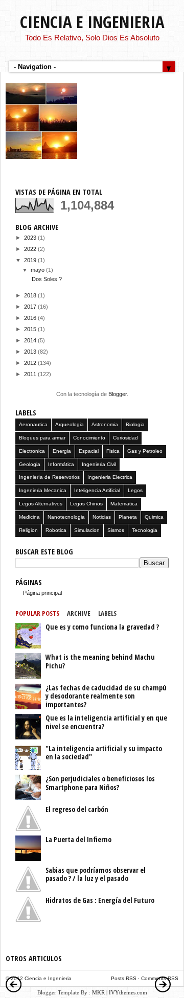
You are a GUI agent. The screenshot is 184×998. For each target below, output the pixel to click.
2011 (31, 374)
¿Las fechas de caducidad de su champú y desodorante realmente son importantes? (106, 696)
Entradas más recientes (14, 984)
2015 (31, 329)
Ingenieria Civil (99, 464)
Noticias (102, 517)
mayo (38, 270)
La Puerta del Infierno (78, 839)
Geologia (29, 464)
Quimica (154, 517)
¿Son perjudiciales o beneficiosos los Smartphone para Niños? (100, 783)
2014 (31, 340)
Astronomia (104, 424)
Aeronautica (33, 424)
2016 (31, 318)
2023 (31, 238)
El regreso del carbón (76, 809)
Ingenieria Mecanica (42, 490)
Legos (135, 490)
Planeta (128, 517)
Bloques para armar (42, 437)
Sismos (115, 530)
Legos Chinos (86, 503)
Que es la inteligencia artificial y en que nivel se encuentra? (106, 722)
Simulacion (87, 530)
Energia (62, 451)
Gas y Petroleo (145, 451)
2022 (31, 249)
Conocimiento (89, 437)
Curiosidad (125, 437)
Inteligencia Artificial (97, 490)
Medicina (29, 517)
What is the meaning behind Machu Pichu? (100, 661)
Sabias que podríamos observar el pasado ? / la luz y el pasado (95, 874)
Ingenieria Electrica (109, 477)
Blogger (117, 394)
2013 (31, 352)
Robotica (55, 530)
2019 (31, 260)
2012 (31, 363)
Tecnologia (144, 530)
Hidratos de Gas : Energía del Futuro (99, 900)
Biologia (135, 424)
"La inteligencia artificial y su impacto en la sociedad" (103, 753)
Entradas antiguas (163, 984)
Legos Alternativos (40, 503)
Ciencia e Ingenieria (92, 21)
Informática (61, 464)
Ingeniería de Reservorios (49, 477)
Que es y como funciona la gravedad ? (102, 627)
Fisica (113, 451)
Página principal (42, 593)
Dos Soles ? (47, 279)
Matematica (123, 503)
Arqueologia (69, 424)
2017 (31, 307)
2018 (31, 295)
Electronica (32, 451)
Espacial (89, 451)
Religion (28, 530)
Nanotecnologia (66, 517)
